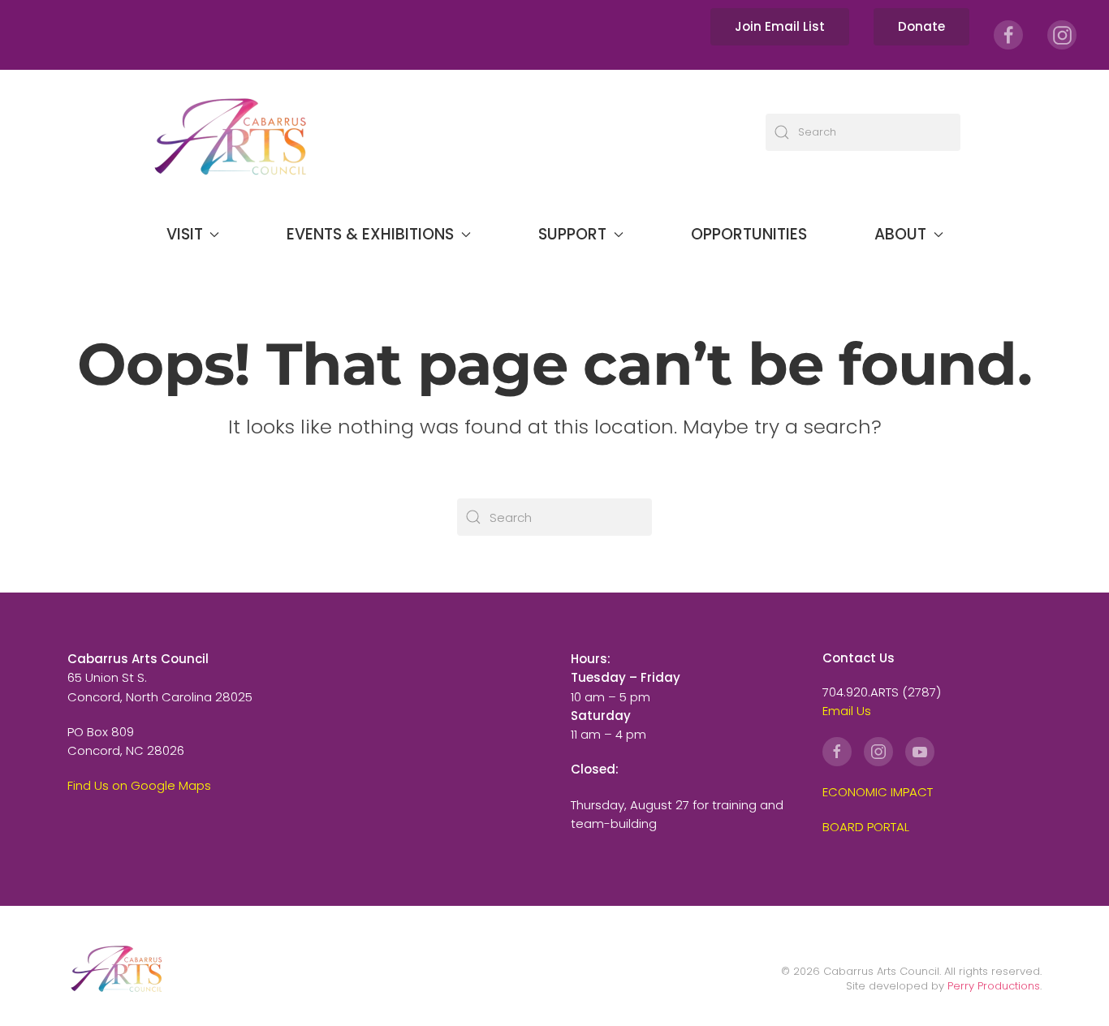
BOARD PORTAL (865, 826)
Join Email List (780, 26)
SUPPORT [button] (572, 234)
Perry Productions (993, 986)
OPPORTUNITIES (749, 234)
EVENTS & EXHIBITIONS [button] (370, 234)
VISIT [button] (184, 234)
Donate (921, 26)
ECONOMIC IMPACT (877, 791)
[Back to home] (230, 132)
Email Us (846, 710)
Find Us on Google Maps (139, 785)
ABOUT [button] (900, 234)
